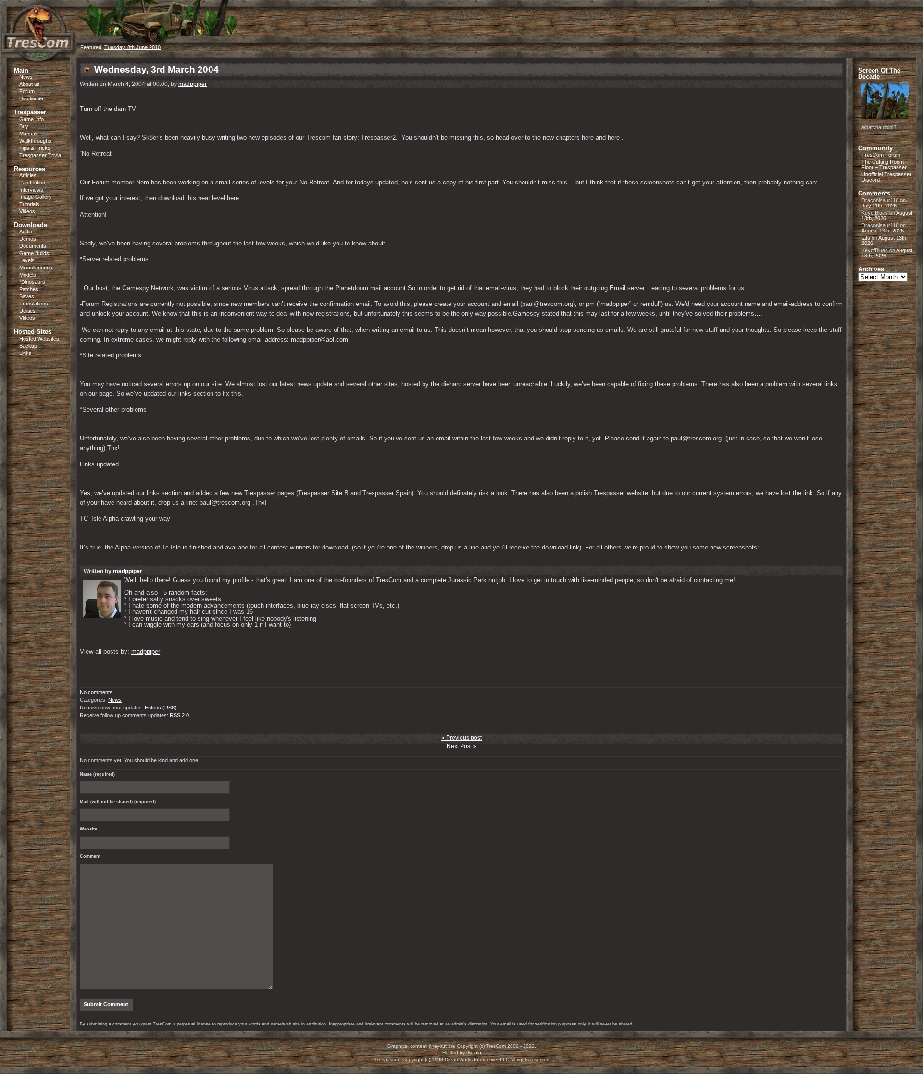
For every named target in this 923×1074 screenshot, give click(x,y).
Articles (28, 175)
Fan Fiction (32, 182)
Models (27, 275)
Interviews (31, 190)
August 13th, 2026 (882, 230)
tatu (865, 238)
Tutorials (29, 204)
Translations (33, 303)
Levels (27, 260)
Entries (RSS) (161, 707)
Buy (23, 126)
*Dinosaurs (32, 282)
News (26, 77)
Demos (27, 239)
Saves (26, 296)
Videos (27, 211)
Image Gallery (35, 197)
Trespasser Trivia (40, 155)
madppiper (192, 84)
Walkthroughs (35, 141)
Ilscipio (473, 1052)
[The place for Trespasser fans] (38, 56)
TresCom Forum (880, 155)
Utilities (27, 311)
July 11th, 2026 (879, 205)
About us (29, 84)
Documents (32, 246)
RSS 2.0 (179, 715)
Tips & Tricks (34, 148)
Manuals (29, 133)
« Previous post (461, 737)
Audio (25, 231)
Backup (28, 346)
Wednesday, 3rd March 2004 (156, 69)
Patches (28, 289)
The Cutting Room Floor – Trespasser (884, 164)
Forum (27, 91)
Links (25, 353)
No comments (96, 692)
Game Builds (34, 253)
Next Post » (461, 746)
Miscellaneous (35, 267)
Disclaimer (31, 98)
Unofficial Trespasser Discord (886, 177)
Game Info (31, 119)
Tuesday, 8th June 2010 (132, 47)
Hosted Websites (39, 339)
